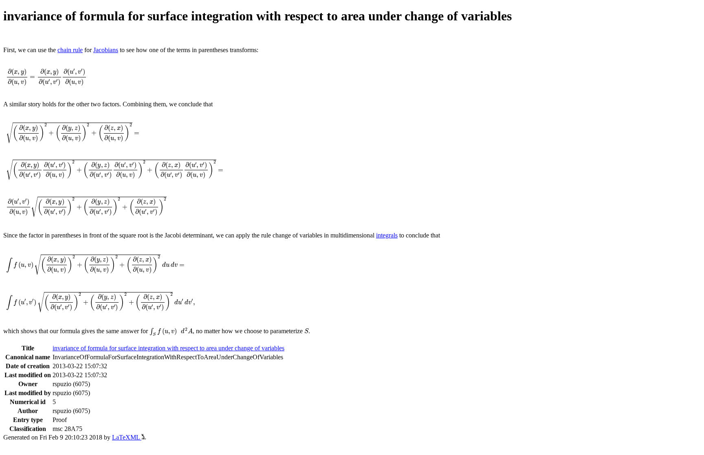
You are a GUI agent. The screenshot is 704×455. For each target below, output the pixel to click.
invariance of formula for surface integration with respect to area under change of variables (168, 348)
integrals (387, 235)
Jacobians (105, 49)
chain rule (70, 49)
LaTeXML (126, 437)
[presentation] (46, 77)
